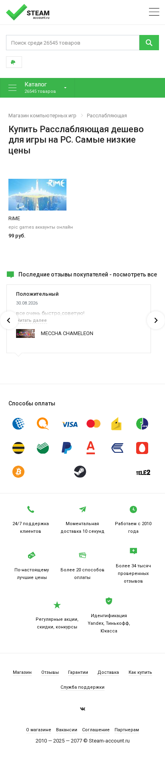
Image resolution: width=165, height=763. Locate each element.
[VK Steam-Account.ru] (82, 710)
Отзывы (50, 672)
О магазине (38, 729)
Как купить (140, 672)
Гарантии (78, 672)
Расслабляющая (107, 116)
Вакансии (66, 729)
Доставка (108, 672)
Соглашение (96, 729)
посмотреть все (135, 274)
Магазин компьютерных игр (42, 116)
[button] (37, 88)
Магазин (22, 672)
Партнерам (127, 729)
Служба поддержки (82, 687)
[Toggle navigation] (154, 12)
